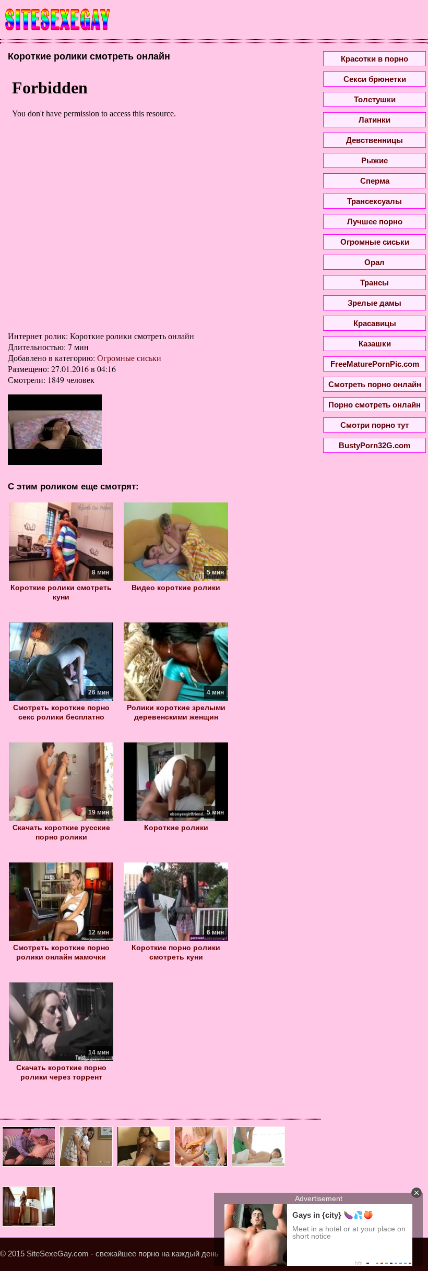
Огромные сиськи (129, 357)
